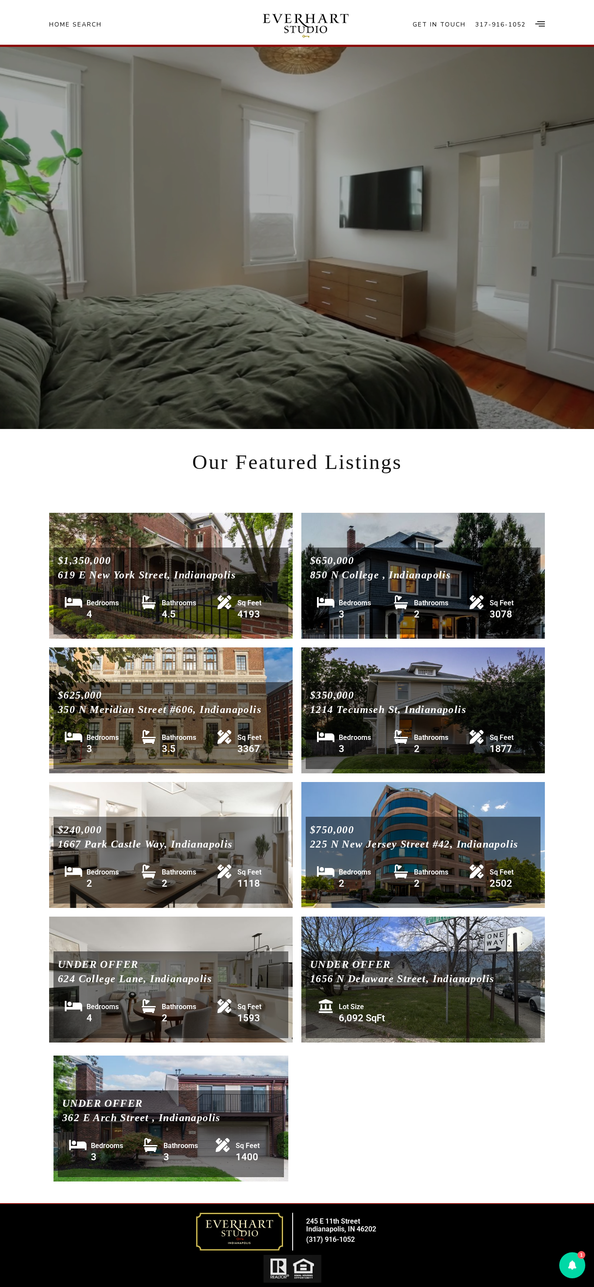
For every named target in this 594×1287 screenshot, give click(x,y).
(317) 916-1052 (330, 1239)
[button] (572, 1265)
